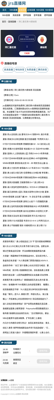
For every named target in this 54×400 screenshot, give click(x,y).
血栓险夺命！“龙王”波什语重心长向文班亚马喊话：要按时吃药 (27, 265)
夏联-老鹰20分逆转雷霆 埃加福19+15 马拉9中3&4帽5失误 (27, 149)
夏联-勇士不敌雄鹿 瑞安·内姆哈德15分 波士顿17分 (25, 225)
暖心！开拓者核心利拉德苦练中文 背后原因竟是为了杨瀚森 (26, 299)
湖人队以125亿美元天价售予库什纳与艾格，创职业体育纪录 (27, 246)
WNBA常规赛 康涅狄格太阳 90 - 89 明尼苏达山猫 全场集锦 (26, 163)
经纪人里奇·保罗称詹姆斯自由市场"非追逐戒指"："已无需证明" (26, 328)
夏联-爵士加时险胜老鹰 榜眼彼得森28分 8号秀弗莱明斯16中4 (27, 206)
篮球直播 (22, 10)
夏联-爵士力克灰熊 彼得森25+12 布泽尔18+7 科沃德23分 (26, 168)
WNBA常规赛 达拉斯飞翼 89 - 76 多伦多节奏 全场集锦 (26, 197)
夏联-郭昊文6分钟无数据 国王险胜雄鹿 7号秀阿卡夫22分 (26, 139)
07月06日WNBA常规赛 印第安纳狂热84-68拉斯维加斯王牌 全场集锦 (26, 177)
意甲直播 (37, 15)
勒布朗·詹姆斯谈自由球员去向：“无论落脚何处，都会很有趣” (27, 313)
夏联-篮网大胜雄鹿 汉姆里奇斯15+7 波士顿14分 (23, 182)
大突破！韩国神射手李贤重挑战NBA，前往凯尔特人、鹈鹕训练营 (27, 256)
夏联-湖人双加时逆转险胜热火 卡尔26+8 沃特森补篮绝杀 (26, 187)
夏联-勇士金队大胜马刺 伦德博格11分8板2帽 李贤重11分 (26, 173)
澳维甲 (6, 352)
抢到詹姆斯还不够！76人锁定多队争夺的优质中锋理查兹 (26, 289)
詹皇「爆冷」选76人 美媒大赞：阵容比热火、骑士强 (25, 294)
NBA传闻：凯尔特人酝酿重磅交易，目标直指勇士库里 (26, 270)
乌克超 (6, 363)
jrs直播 (11, 380)
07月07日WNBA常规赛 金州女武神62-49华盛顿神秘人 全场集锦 (26, 158)
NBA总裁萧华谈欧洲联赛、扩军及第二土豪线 (22, 318)
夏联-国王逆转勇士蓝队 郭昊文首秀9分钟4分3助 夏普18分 (27, 192)
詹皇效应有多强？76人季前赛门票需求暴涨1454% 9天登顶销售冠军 (26, 260)
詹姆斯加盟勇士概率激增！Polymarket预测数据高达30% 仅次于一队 (26, 308)
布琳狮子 (17, 349)
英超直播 (16, 15)
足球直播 (31, 10)
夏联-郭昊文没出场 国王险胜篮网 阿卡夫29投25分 (24, 216)
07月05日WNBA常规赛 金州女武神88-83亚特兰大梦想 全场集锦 (26, 211)
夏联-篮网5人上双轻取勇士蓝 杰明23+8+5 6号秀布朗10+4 (27, 153)
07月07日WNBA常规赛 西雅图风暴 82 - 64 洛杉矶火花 (26, 144)
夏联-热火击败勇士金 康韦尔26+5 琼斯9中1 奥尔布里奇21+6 (27, 134)
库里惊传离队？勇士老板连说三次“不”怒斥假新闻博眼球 (27, 241)
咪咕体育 (19, 69)
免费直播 (31, 69)
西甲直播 (27, 15)
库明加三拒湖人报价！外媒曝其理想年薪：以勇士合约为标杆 (27, 332)
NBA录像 (40, 10)
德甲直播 (48, 15)
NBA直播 (13, 10)
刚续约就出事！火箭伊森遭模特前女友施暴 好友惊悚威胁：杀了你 (26, 275)
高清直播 (8, 69)
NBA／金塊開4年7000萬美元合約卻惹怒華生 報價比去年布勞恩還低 (27, 284)
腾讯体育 (42, 69)
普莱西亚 (17, 360)
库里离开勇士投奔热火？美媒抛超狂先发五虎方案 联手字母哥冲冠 (26, 280)
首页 (4, 10)
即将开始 (43, 351)
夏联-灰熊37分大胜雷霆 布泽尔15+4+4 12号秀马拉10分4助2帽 (27, 221)
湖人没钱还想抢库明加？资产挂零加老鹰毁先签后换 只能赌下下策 (26, 304)
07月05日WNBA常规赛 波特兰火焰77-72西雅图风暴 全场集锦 (26, 201)
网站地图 (25, 394)
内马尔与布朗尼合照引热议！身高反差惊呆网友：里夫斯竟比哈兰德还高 (27, 323)
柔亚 (15, 363)
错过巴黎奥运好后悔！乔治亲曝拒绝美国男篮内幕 (24, 251)
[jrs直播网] (13, 6)
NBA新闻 (49, 10)
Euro (16, 95)
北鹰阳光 (17, 352)
